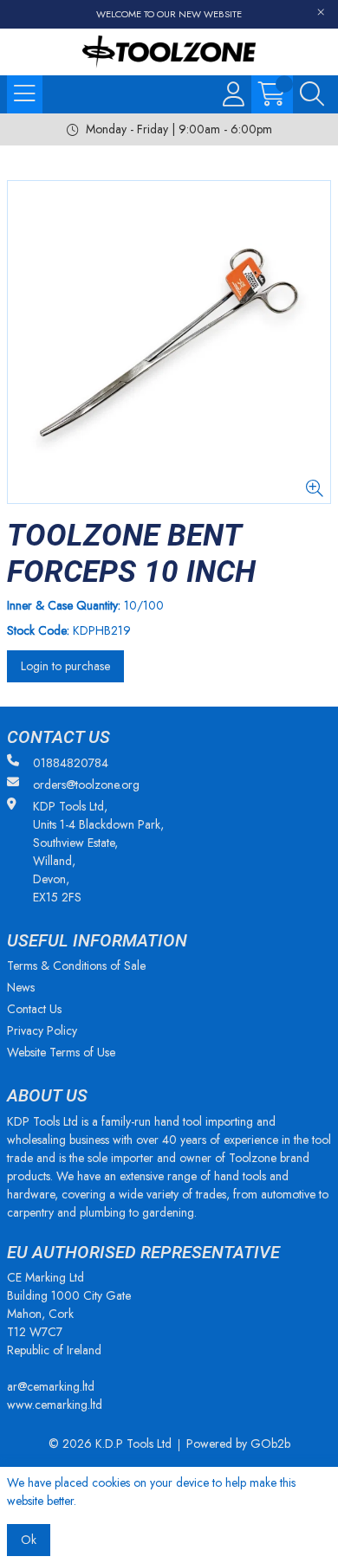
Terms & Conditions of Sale (76, 965)
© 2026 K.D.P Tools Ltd (110, 1443)
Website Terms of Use (61, 1052)
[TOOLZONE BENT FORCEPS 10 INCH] (169, 342)
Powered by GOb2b (238, 1443)
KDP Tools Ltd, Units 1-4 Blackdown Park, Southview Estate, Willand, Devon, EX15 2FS (98, 852)
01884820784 (70, 763)
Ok (28, 1539)
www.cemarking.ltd (54, 1404)
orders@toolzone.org (86, 784)
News (21, 987)
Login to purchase (65, 666)
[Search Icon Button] (312, 94)
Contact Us (34, 1008)
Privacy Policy (42, 1030)
